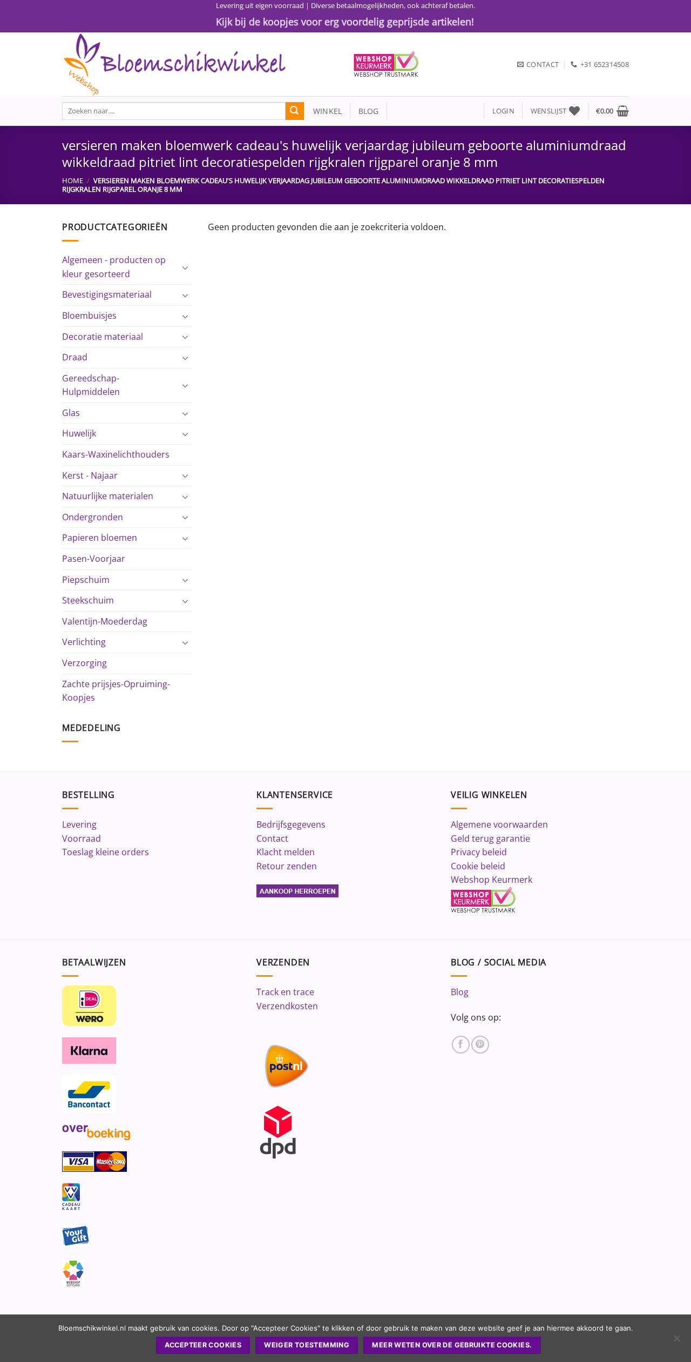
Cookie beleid (478, 866)
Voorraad (81, 838)
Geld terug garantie (490, 838)
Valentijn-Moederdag (104, 621)
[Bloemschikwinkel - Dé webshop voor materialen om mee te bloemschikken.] (199, 64)
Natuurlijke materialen (107, 496)
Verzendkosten (287, 1006)
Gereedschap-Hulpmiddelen (91, 385)
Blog (460, 992)
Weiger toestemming (306, 1345)
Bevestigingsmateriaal (107, 294)
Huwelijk (79, 433)
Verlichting (84, 642)
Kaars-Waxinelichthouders (116, 454)
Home (72, 180)
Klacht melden (285, 852)
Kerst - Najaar (90, 475)
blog (368, 111)
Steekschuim (88, 600)
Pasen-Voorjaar (93, 559)
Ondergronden (92, 517)
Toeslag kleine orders (105, 852)
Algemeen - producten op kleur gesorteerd (114, 267)
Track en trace (285, 992)
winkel (323, 111)
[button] (503, 111)
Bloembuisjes (89, 315)
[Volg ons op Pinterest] (480, 1045)
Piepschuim (86, 580)
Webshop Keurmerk (491, 879)
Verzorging (84, 663)
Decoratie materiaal (102, 337)
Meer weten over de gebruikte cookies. (452, 1345)
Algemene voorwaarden (499, 824)
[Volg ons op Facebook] (461, 1045)
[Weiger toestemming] (676, 1341)
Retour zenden (286, 866)
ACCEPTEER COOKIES (203, 1345)
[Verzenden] (295, 111)
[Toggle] (185, 267)
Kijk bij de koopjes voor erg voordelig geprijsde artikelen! (345, 21)
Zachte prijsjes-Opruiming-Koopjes (116, 691)
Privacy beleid (479, 852)
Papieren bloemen (99, 538)
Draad (74, 357)
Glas (71, 413)
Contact (272, 838)
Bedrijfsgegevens (291, 824)
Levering (79, 824)
